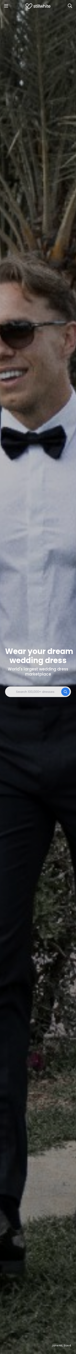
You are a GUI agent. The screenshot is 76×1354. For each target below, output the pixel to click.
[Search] (70, 6)
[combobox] (38, 692)
